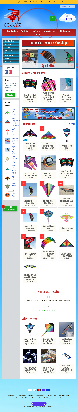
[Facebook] (6, 72)
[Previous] (25, 59)
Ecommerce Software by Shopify (39, 408)
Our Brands (19, 398)
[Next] (71, 59)
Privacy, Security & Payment (24, 396)
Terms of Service (57, 398)
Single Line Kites (13, 31)
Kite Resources (66, 31)
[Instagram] (10, 72)
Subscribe (10, 95)
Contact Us (39, 34)
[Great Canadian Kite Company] (13, 18)
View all (72, 124)
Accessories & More (51, 31)
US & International (64, 396)
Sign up (70, 6)
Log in (64, 6)
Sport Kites (26, 31)
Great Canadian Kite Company (38, 406)
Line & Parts (37, 31)
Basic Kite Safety (44, 398)
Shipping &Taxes (51, 396)
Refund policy (39, 396)
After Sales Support (31, 398)
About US (11, 396)
